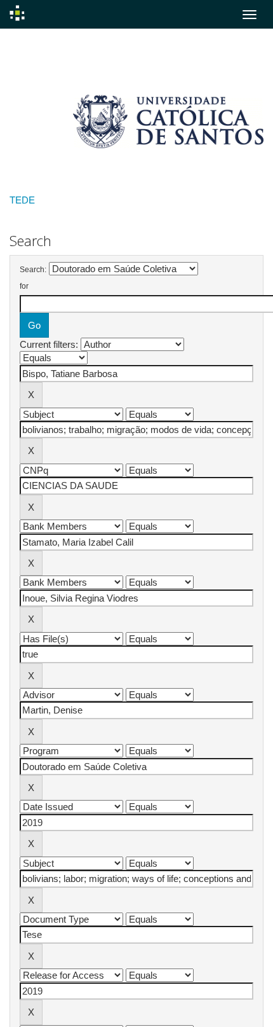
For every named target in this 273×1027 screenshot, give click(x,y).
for (24, 286)
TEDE (22, 200)
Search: (33, 269)
